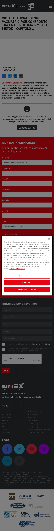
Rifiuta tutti (27, 283)
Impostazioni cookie (27, 276)
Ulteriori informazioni (17, 269)
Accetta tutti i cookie (27, 289)
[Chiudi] (49, 239)
